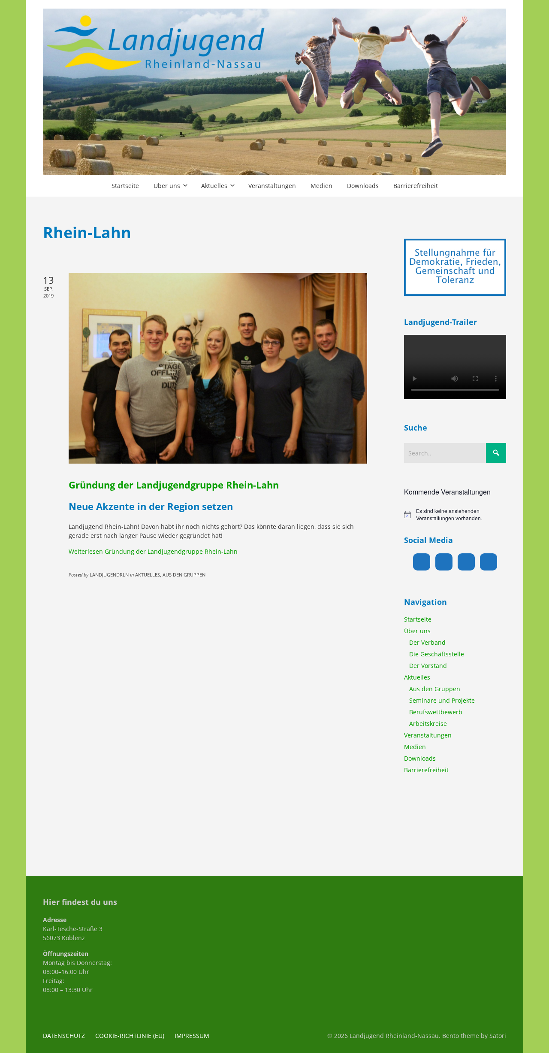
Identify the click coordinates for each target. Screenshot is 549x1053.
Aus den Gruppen (434, 689)
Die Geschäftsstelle (436, 654)
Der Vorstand (428, 666)
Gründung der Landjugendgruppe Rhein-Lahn (174, 484)
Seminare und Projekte (442, 700)
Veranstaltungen (428, 735)
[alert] (455, 514)
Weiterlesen (153, 551)
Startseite (417, 619)
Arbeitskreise (428, 723)
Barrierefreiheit (426, 770)
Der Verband (427, 642)
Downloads (420, 758)
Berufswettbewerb (435, 712)
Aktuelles (417, 677)
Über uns (417, 631)
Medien (415, 747)
